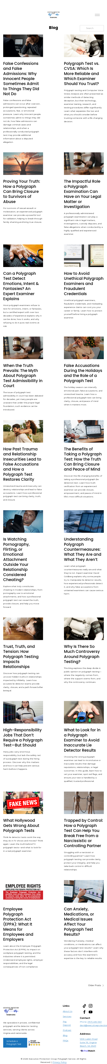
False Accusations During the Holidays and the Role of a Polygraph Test (83, 373)
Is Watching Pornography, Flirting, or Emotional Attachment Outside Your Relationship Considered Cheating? (16, 559)
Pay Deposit (67, 1023)
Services (67, 1016)
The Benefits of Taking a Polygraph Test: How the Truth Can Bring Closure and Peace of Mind (83, 459)
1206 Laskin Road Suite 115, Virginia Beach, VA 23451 (89, 1042)
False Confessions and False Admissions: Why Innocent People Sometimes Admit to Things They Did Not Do (21, 79)
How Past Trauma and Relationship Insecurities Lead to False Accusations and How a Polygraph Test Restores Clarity (22, 464)
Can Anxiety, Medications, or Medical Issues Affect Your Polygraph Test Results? (79, 921)
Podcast (67, 1030)
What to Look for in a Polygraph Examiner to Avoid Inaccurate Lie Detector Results (82, 740)
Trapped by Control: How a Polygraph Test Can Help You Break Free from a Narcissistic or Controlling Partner (83, 833)
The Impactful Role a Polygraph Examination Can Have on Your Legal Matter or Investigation (82, 194)
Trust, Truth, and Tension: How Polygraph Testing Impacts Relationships (21, 657)
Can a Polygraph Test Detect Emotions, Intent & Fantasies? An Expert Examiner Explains (21, 286)
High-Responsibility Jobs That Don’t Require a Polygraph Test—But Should (23, 737)
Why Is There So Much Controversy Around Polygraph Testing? (82, 654)
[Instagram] (91, 1006)
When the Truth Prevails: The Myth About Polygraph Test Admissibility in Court (22, 376)
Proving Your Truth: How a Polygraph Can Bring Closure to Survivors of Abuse (21, 191)
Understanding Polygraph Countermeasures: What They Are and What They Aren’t (82, 549)
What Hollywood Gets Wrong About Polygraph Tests (21, 825)
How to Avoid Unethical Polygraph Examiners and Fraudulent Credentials (84, 284)
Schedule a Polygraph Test (14, 1042)
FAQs (65, 1040)
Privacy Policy (60, 1062)
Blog (65, 1035)
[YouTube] (91, 1012)
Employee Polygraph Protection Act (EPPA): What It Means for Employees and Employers (18, 924)
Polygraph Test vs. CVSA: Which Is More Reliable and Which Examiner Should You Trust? (81, 74)
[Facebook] (84, 1012)
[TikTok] (84, 1006)
